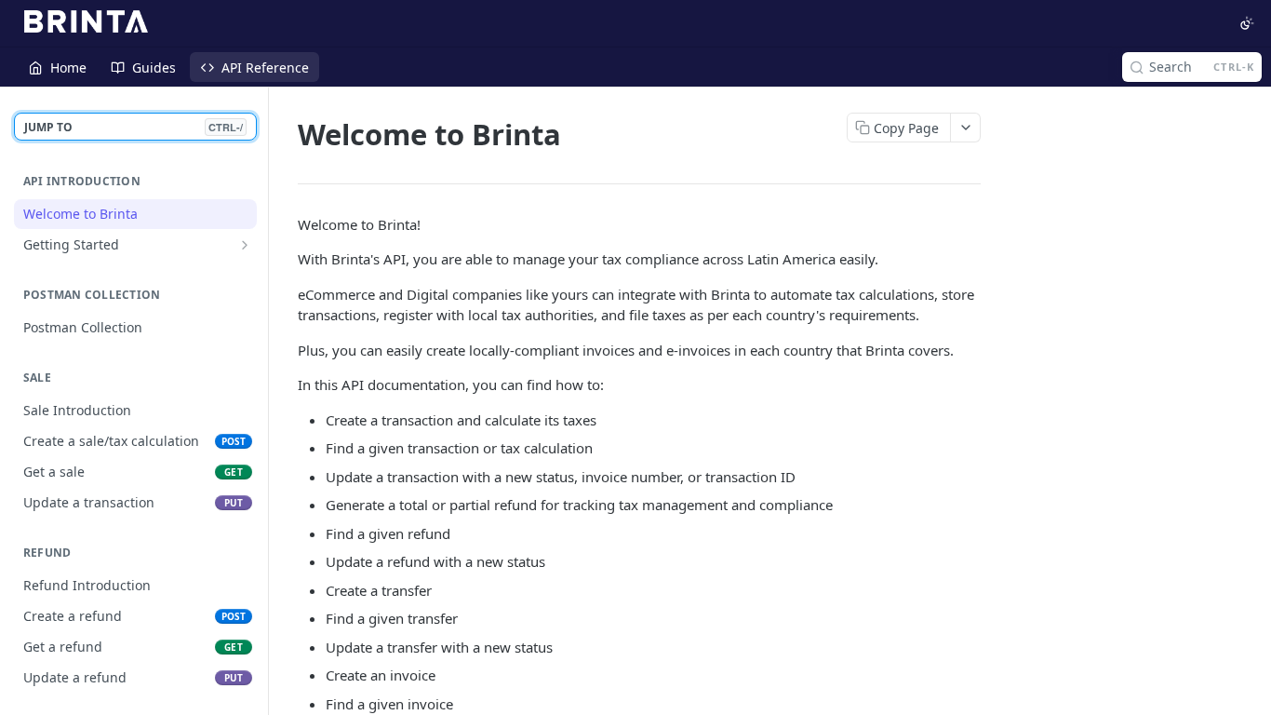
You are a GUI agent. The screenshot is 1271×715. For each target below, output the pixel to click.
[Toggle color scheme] (1247, 23)
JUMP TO (133, 127)
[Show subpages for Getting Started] (244, 244)
